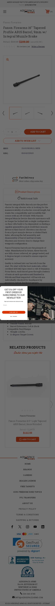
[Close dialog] (53, 287)
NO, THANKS (13, 316)
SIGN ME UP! (13, 312)
